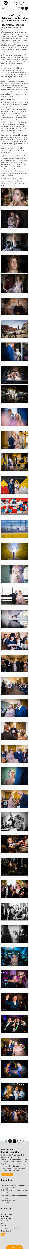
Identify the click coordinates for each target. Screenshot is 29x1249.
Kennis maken (6, 1174)
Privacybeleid (6, 1231)
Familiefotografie (7, 1216)
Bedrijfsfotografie (7, 1214)
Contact (4, 1225)
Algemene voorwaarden (9, 1229)
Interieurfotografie (7, 1221)
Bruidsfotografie (6, 1219)
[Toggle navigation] (3, 8)
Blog (2, 1223)
